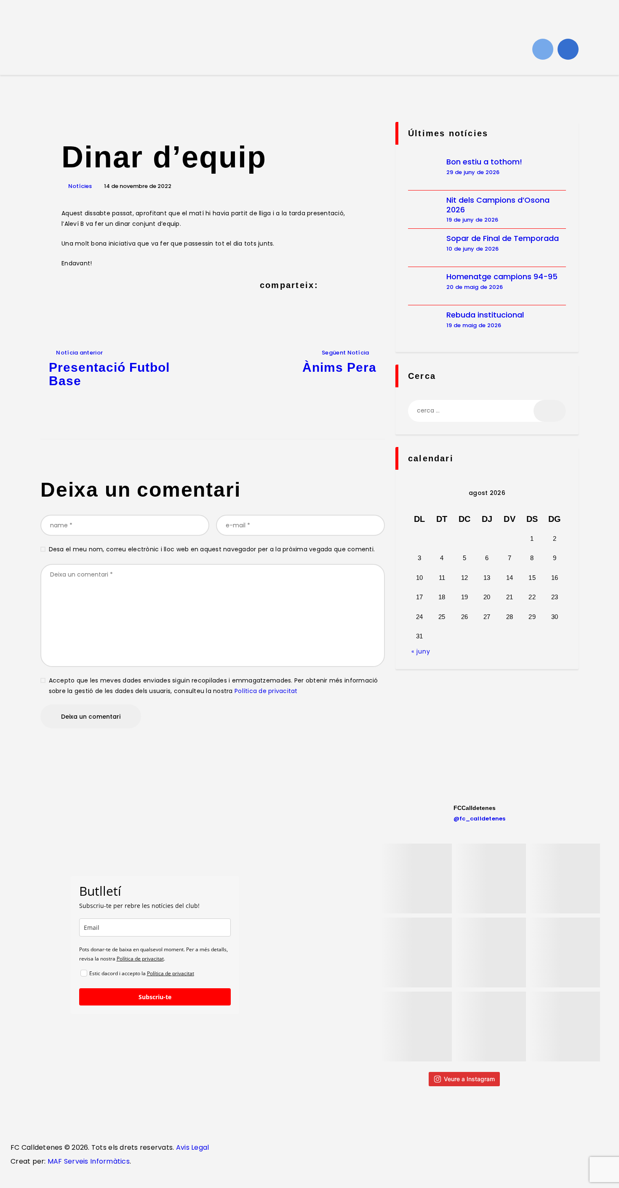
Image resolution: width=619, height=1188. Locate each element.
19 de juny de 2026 (472, 220)
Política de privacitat (266, 691)
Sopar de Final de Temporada (502, 238)
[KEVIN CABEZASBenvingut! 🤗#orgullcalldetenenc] (491, 1026)
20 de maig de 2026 (474, 287)
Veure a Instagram (469, 1078)
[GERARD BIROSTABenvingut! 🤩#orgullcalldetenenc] (565, 952)
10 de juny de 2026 (472, 249)
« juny (420, 651)
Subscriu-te (155, 997)
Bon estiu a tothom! (484, 162)
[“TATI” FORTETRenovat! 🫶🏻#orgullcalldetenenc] (491, 952)
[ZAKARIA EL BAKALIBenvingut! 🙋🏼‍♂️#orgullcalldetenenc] (417, 878)
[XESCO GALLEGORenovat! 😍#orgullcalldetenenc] (491, 878)
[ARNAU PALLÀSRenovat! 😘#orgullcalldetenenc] (565, 1026)
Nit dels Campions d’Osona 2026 (498, 205)
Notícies (80, 186)
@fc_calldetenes (480, 819)
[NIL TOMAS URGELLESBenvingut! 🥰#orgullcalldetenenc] (565, 878)
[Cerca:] (487, 410)
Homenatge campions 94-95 (502, 277)
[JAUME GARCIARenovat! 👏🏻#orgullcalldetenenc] (417, 1026)
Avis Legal (191, 1147)
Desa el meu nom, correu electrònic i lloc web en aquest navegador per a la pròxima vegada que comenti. (212, 549)
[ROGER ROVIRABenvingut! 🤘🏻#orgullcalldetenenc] (417, 952)
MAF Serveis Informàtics (89, 1161)
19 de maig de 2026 (474, 325)
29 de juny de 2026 (473, 172)
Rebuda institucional (485, 315)
